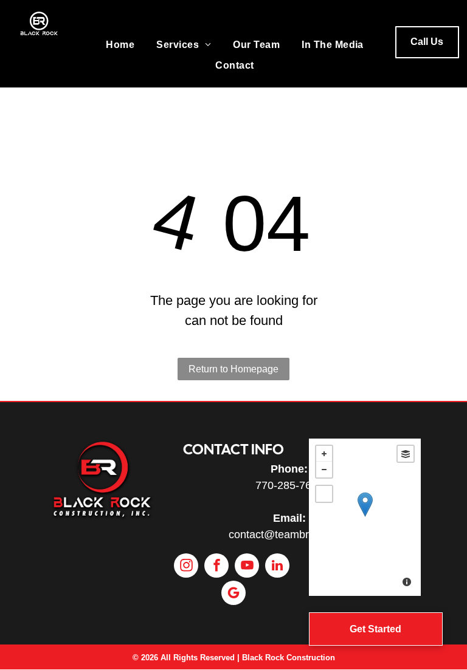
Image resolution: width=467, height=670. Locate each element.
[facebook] (216, 567)
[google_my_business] (233, 594)
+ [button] (324, 454)
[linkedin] (277, 567)
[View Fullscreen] (324, 494)
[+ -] (365, 517)
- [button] (324, 469)
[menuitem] (120, 45)
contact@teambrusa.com (289, 534)
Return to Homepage (233, 369)
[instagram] (186, 567)
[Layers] (405, 454)
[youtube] (247, 567)
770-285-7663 (289, 485)
